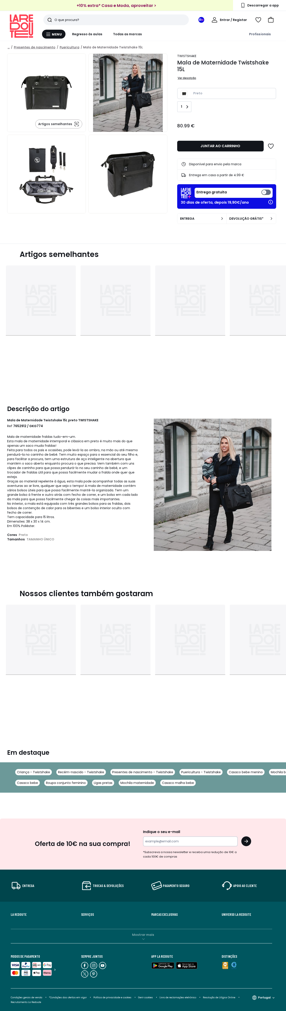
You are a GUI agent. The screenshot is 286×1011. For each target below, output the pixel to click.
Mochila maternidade (137, 783)
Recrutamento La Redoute (26, 1002)
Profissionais (260, 34)
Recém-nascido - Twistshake (81, 772)
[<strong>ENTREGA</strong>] (222, 218)
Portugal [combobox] (264, 997)
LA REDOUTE (19, 914)
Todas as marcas (127, 34)
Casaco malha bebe (178, 783)
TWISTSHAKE (187, 56)
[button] (270, 19)
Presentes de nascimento (34, 47)
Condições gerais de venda (26, 997)
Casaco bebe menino (246, 772)
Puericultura (69, 47)
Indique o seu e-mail (161, 831)
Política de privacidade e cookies (112, 997)
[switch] (234, 193)
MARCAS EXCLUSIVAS (164, 914)
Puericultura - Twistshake (201, 772)
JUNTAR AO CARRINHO (220, 146)
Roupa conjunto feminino (66, 783)
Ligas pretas (103, 783)
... (9, 47)
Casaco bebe (27, 783)
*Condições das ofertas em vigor (68, 997)
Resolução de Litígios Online (219, 997)
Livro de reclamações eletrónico (178, 997)
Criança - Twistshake (33, 772)
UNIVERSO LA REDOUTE (236, 914)
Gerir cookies (145, 997)
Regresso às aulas (87, 34)
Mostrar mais (143, 934)
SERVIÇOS (87, 914)
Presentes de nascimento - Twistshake (142, 772)
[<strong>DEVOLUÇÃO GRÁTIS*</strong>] (271, 218)
